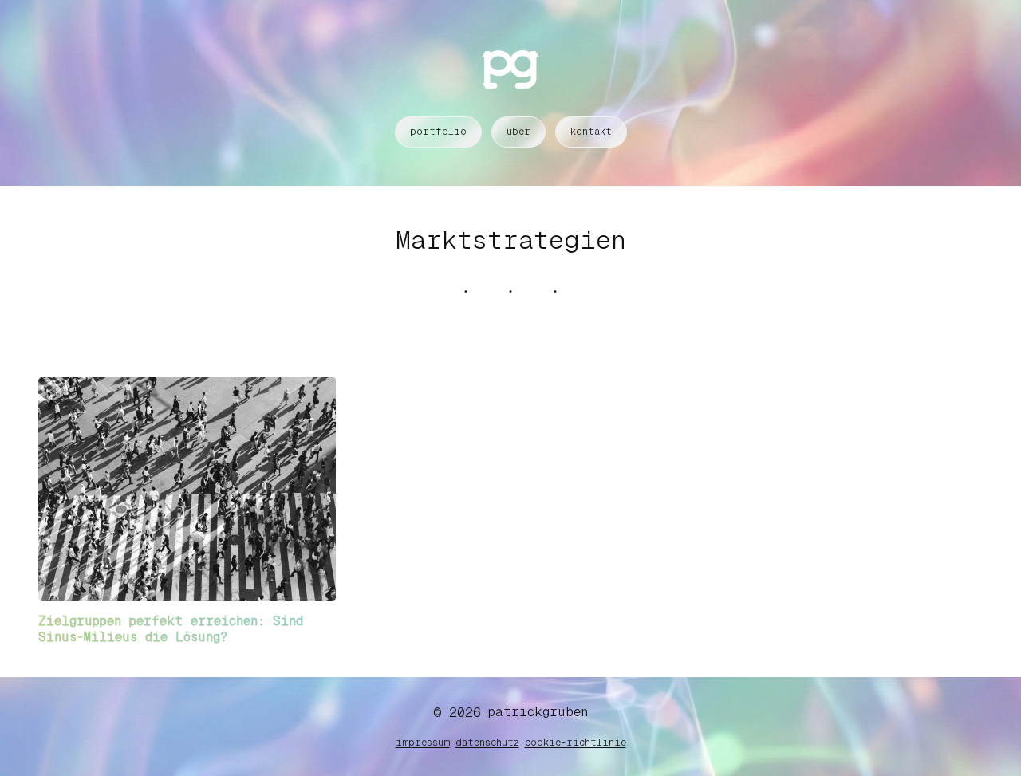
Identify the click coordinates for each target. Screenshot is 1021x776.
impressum (423, 742)
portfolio (438, 131)
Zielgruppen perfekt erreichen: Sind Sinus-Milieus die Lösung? (170, 628)
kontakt (591, 131)
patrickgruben (538, 711)
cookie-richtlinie (575, 742)
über (518, 131)
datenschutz (487, 742)
